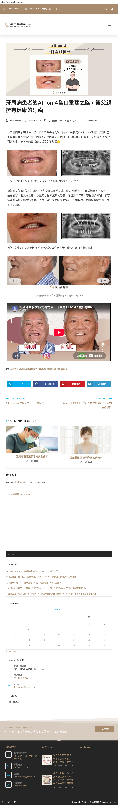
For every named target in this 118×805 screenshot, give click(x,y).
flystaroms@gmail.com (24, 687)
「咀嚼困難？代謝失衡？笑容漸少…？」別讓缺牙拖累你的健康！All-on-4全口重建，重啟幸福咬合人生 (51, 593)
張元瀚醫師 (48, 369)
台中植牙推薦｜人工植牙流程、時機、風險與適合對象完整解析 (34, 582)
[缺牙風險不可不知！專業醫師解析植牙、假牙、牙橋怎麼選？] (47, 760)
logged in (22, 482)
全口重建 (22, 369)
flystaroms (15, 120)
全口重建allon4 (56, 120)
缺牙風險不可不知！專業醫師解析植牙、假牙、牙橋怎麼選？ (33, 571)
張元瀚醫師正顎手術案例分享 (32, 456)
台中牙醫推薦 (38, 369)
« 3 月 (8, 651)
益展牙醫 (64, 369)
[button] (109, 24)
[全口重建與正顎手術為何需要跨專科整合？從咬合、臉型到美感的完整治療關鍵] (47, 780)
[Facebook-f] (100, 9)
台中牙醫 (29, 369)
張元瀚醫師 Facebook (19, 494)
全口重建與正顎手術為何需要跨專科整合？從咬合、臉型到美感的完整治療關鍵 (41, 577)
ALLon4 (14, 369)
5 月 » (14, 651)
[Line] (112, 9)
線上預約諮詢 (15, 702)
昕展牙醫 (56, 369)
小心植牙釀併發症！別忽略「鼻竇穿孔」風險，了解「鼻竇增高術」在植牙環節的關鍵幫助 (46, 588)
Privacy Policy (20, 785)
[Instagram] (106, 9)
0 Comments (90, 120)
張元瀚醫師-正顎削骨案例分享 (86, 457)
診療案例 (71, 120)
